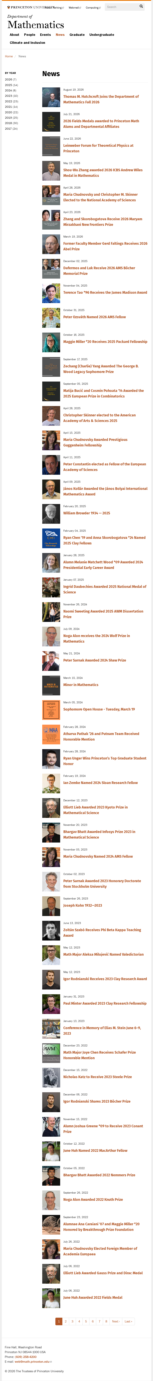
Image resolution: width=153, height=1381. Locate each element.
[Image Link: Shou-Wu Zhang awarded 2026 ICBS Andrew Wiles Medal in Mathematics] (51, 171)
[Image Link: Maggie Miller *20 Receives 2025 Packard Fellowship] (51, 342)
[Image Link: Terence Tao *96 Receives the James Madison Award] (51, 293)
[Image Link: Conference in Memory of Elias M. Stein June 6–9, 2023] (51, 1028)
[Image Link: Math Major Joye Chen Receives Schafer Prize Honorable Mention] (51, 1053)
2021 (8, 107)
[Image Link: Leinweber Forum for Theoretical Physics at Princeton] (51, 146)
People (29, 34)
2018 (8, 123)
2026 (8, 79)
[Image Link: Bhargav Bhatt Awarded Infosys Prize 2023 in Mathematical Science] (51, 832)
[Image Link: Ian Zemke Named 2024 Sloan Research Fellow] (51, 783)
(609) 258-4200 (25, 1356)
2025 (8, 85)
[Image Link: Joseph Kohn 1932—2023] (51, 906)
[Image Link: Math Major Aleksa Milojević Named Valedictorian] (51, 955)
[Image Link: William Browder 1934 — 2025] (51, 514)
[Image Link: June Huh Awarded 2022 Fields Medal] (51, 1298)
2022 (8, 101)
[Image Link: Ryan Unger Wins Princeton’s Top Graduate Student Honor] (51, 759)
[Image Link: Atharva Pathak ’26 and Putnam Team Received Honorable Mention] (51, 734)
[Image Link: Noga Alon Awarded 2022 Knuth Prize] (51, 1200)
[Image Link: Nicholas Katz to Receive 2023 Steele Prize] (51, 1077)
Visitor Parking (55, 9)
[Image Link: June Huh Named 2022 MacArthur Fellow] (51, 1151)
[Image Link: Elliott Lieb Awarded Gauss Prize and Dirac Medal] (51, 1274)
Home (9, 56)
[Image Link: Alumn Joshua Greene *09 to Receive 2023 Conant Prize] (51, 1127)
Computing (94, 9)
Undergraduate (101, 34)
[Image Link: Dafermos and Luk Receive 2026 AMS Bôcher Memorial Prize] (51, 269)
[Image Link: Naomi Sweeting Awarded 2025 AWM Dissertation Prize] (51, 612)
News (60, 34)
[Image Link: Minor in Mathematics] (51, 685)
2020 (8, 112)
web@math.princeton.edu (33, 1361)
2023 (8, 96)
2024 (8, 90)
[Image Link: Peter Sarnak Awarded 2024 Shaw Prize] (51, 661)
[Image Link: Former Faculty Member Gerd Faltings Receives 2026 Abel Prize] (51, 244)
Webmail (76, 9)
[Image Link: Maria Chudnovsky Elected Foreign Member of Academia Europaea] (51, 1249)
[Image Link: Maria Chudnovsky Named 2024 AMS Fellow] (51, 857)
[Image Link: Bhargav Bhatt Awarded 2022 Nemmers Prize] (51, 1176)
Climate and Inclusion (27, 42)
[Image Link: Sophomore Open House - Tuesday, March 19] (51, 710)
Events (45, 34)
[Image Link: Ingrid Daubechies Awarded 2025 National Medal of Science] (51, 587)
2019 (8, 117)
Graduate (77, 34)
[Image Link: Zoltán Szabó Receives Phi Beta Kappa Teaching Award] (51, 931)
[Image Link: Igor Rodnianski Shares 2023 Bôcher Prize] (51, 1102)
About (14, 34)
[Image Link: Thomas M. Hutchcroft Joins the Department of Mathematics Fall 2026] (51, 97)
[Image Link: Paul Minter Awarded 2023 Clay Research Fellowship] (51, 1004)
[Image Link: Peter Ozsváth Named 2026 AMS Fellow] (51, 318)
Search (141, 7)
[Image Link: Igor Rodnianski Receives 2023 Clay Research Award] (51, 980)
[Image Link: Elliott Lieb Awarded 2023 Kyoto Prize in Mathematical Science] (51, 808)
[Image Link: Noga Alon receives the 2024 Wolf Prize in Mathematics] (51, 636)
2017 (8, 128)
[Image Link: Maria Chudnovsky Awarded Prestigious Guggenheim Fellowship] (51, 440)
